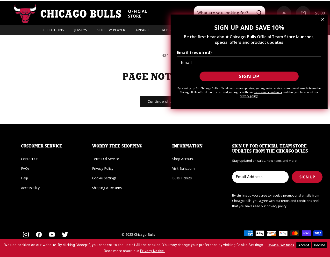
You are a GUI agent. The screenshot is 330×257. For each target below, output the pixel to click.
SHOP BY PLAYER (111, 30)
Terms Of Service (105, 158)
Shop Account (183, 158)
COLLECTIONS (52, 30)
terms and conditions (268, 92)
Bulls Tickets (182, 178)
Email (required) (194, 52)
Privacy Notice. (152, 251)
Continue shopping (165, 101)
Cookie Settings (104, 178)
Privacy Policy (102, 168)
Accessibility (30, 187)
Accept (303, 245)
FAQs (25, 168)
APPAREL (143, 30)
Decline (319, 245)
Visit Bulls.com (183, 168)
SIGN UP (307, 177)
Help (24, 178)
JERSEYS (80, 30)
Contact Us (29, 158)
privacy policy (249, 96)
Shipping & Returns (107, 187)
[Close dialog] (322, 19)
